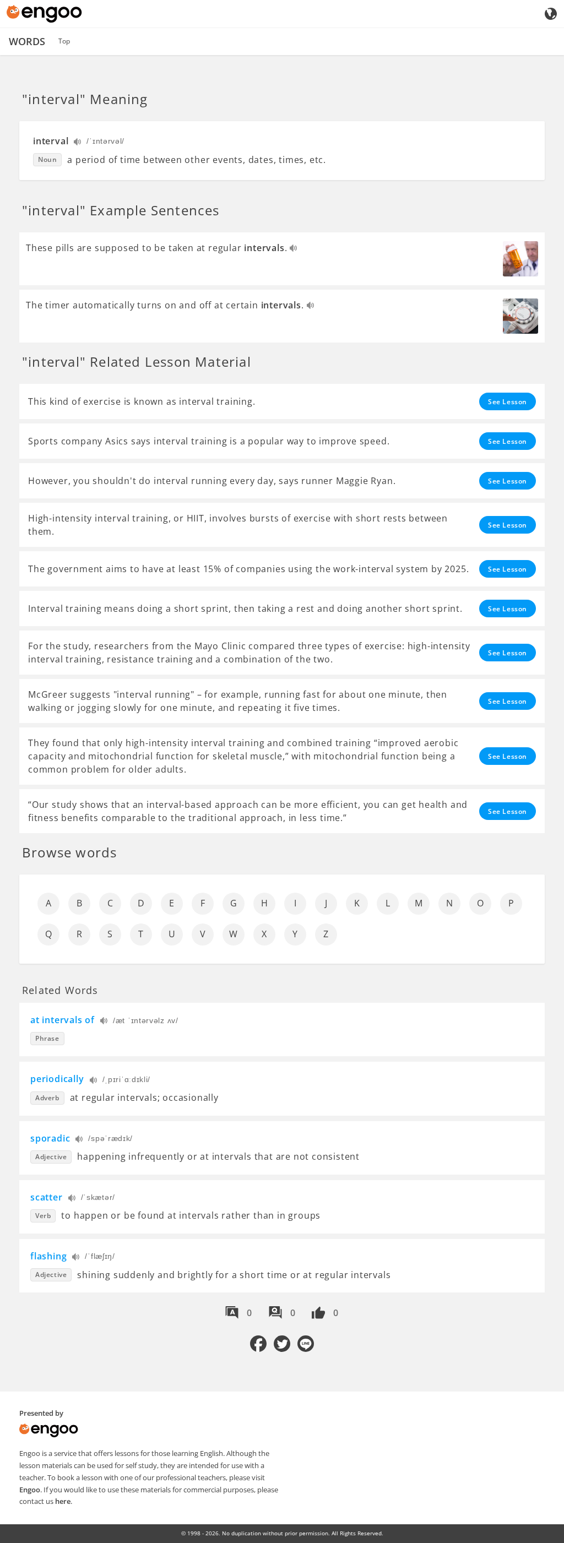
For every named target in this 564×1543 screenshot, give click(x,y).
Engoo (29, 1490)
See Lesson (507, 401)
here (62, 1501)
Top (64, 41)
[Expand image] (520, 258)
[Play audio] (78, 143)
